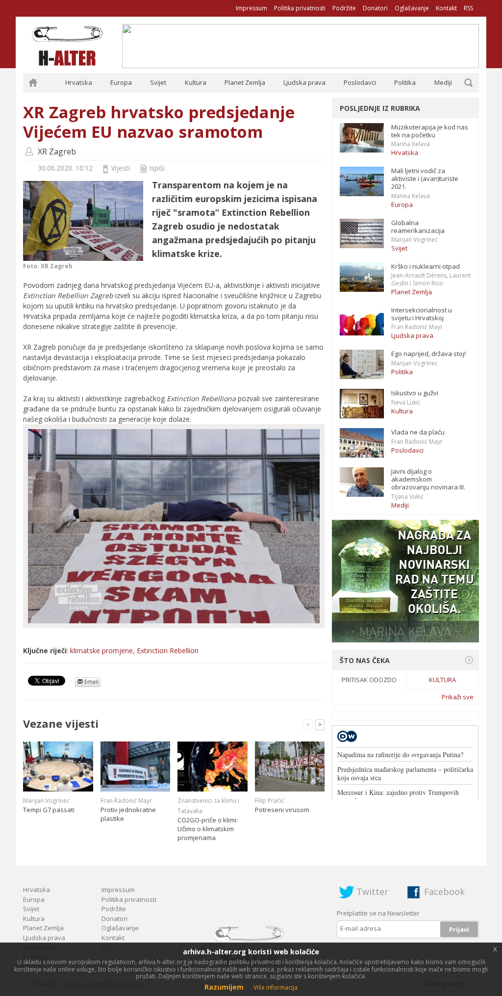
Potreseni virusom (282, 809)
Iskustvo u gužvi (414, 392)
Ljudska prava (304, 82)
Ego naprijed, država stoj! (428, 353)
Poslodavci (360, 82)
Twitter (372, 891)
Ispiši (157, 168)
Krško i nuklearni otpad (425, 266)
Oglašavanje (412, 8)
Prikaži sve (458, 696)
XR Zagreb (57, 151)
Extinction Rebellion (168, 650)
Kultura (195, 82)
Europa (121, 82)
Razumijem (224, 987)
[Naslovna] (33, 83)
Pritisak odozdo (369, 679)
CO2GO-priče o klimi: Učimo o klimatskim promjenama (207, 829)
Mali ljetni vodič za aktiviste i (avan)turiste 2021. (424, 178)
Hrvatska (78, 82)
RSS (468, 8)
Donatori (375, 8)
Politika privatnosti (300, 8)
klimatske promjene (101, 650)
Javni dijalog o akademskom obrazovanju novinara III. (428, 479)
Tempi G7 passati (49, 809)
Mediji (443, 82)
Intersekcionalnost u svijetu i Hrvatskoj (421, 314)
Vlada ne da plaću (418, 432)
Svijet (158, 82)
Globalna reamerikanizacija (418, 226)
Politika (405, 82)
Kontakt (446, 8)
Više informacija (275, 987)
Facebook (444, 891)
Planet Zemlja (245, 82)
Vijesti (120, 168)
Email (91, 681)
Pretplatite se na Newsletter (378, 913)
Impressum (251, 8)
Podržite (344, 8)
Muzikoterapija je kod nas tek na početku (429, 131)
